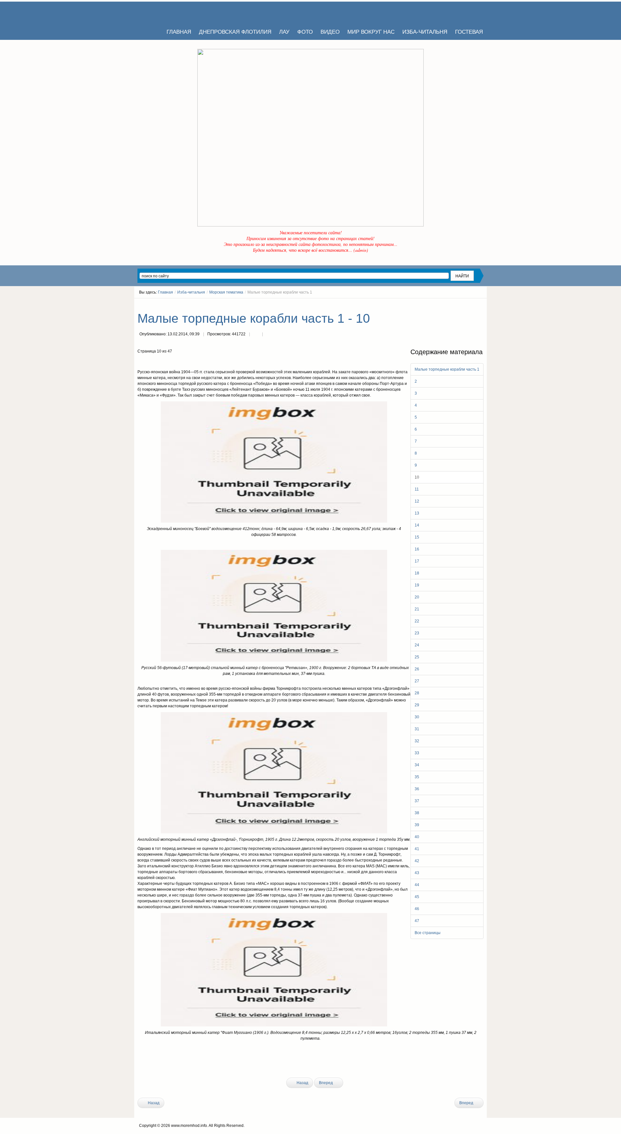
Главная (165, 292)
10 (417, 477)
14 (417, 525)
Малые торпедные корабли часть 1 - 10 (253, 318)
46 (417, 909)
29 (417, 705)
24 (417, 645)
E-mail (268, 334)
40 (417, 837)
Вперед (326, 1083)
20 (417, 597)
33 (417, 753)
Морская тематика (226, 292)
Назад (302, 1083)
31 (417, 729)
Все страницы (428, 933)
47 (417, 921)
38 (417, 813)
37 (417, 801)
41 (417, 849)
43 (417, 873)
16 (417, 549)
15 (417, 537)
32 (417, 741)
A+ (470, 304)
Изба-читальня (191, 292)
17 (417, 561)
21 (417, 609)
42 (417, 861)
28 (417, 693)
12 (417, 501)
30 (417, 717)
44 (417, 885)
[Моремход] (162, 13)
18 (417, 573)
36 (417, 789)
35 (417, 777)
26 (417, 669)
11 (417, 489)
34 (417, 765)
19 (417, 585)
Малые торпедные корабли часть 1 (447, 369)
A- (481, 304)
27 (417, 681)
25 (417, 657)
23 (417, 633)
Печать (255, 334)
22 (417, 621)
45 (417, 897)
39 (417, 825)
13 (417, 513)
